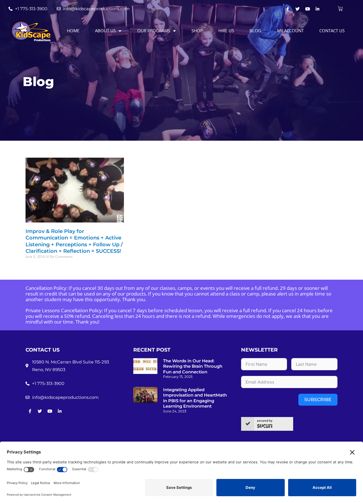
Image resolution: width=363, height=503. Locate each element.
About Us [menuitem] (105, 30)
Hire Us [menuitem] (226, 30)
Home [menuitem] (73, 30)
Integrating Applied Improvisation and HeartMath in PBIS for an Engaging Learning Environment (195, 398)
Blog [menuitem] (255, 30)
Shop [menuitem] (197, 30)
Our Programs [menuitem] (153, 30)
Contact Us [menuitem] (332, 30)
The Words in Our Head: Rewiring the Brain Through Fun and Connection (192, 366)
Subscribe (318, 399)
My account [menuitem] (290, 30)
